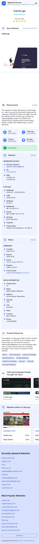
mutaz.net (5, 500)
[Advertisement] (19, 41)
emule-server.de (8, 458)
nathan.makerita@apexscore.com (17, 273)
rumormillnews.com (9, 507)
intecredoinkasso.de (9, 527)
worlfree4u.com (8, 517)
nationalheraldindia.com (11, 481)
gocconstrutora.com (10, 523)
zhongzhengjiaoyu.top (10, 510)
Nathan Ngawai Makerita (14, 262)
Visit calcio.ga (19, 14)
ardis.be (5, 474)
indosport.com (9, 431)
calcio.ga (5, 114)
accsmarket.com (8, 513)
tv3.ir (4, 465)
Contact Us (19, 535)
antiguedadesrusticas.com (12, 471)
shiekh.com (6, 461)
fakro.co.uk (6, 468)
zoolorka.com (7, 488)
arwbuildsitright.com (9, 478)
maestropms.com (8, 504)
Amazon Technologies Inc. (15, 166)
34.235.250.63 (11, 172)
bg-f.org (5, 520)
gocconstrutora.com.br (11, 530)
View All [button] (34, 105)
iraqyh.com (6, 484)
